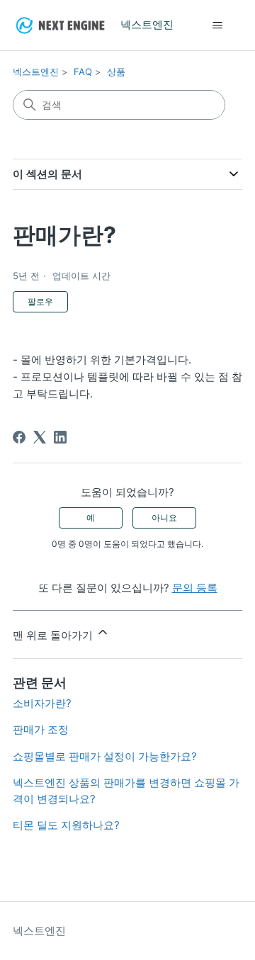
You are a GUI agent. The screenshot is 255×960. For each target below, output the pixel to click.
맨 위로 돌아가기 (54, 635)
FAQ (83, 71)
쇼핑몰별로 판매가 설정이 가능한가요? (105, 756)
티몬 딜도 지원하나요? (66, 825)
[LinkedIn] (60, 437)
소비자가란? (42, 703)
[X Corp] (39, 437)
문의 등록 (194, 587)
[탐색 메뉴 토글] (217, 25)
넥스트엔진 (36, 71)
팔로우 (40, 301)
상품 (116, 71)
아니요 (164, 517)
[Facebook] (19, 437)
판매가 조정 (41, 729)
